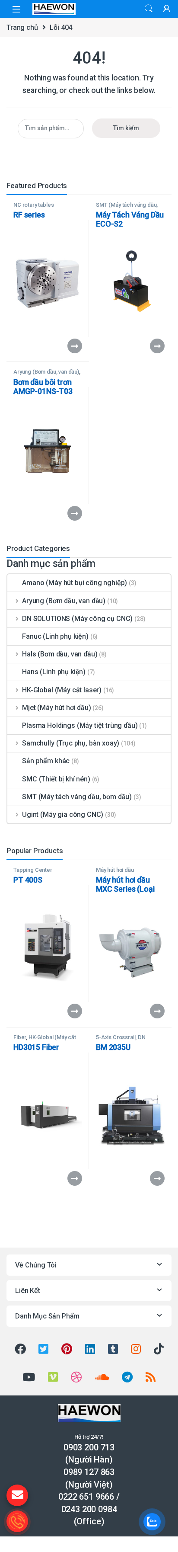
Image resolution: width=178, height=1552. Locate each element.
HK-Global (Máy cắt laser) (62, 690)
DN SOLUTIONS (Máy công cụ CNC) (77, 618)
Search (148, 8)
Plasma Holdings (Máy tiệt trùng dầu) (79, 725)
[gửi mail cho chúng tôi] (17, 1495)
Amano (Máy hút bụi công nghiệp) (74, 583)
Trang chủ (22, 27)
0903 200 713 (89, 1447)
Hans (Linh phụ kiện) (54, 672)
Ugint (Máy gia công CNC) (62, 814)
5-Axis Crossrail (115, 1037)
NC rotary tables (33, 205)
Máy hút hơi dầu (115, 870)
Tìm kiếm (126, 128)
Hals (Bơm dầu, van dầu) (59, 654)
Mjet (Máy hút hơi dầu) (56, 708)
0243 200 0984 (89, 1509)
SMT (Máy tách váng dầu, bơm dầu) (127, 208)
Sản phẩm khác (46, 761)
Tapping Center (32, 870)
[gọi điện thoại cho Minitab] (17, 1521)
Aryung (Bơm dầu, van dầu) (46, 371)
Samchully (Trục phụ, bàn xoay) (70, 743)
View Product (71, 346)
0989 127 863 (89, 1472)
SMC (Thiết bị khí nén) (56, 779)
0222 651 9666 (86, 1496)
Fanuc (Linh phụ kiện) (55, 636)
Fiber (19, 1037)
